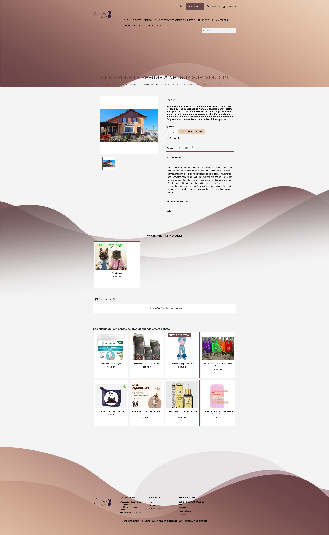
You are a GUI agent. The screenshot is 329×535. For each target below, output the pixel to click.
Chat (149, 25)
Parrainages (117, 273)
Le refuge (180, 6)
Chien (126, 20)
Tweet (186, 147)
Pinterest (193, 147)
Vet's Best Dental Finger (111, 363)
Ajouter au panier (192, 132)
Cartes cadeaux (133, 25)
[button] (173, 158)
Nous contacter (185, 511)
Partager (179, 147)
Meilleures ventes (156, 508)
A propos (182, 508)
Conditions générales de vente (136, 521)
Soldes (159, 25)
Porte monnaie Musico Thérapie (111, 411)
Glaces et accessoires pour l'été (175, 20)
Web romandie (200, 521)
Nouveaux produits (156, 505)
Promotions (153, 502)
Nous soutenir (195, 6)
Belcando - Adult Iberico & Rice (146, 363)
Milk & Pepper (220, 20)
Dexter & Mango (142, 20)
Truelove (203, 20)
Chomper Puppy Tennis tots (182, 363)
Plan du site (183, 514)
